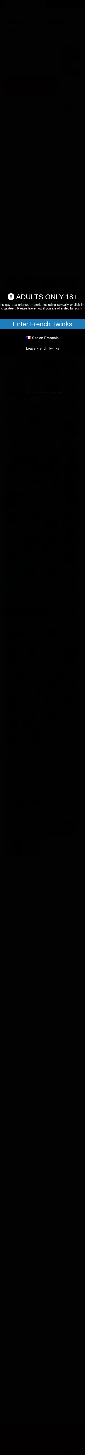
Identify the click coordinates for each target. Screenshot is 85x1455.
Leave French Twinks (42, 348)
